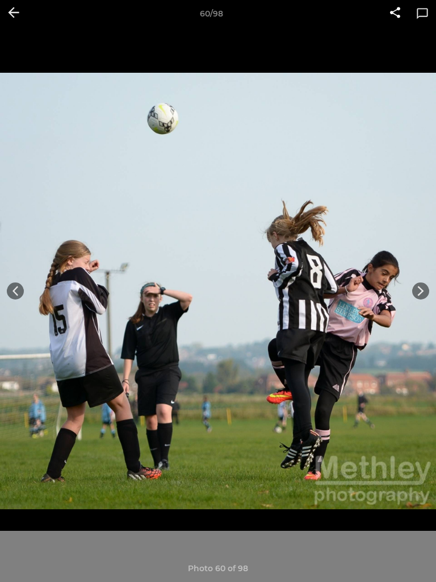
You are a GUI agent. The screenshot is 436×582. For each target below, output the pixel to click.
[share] (395, 14)
